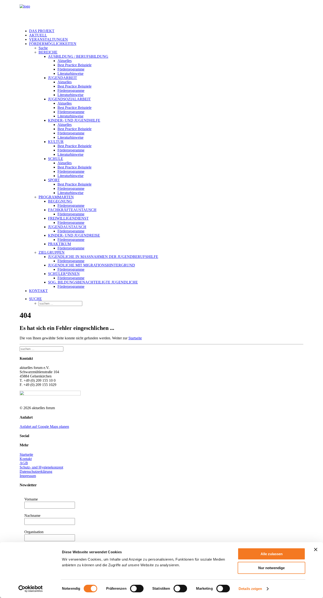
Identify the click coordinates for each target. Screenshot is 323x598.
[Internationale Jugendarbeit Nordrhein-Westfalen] (161, 12)
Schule (55, 159)
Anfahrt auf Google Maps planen (44, 427)
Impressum (28, 476)
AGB (24, 463)
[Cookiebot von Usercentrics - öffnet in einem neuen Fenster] (30, 588)
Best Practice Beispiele (74, 65)
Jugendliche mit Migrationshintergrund (91, 265)
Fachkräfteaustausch (72, 210)
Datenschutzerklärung (36, 472)
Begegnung (60, 201)
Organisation (34, 532)
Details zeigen (250, 589)
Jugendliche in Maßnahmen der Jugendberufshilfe (103, 257)
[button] (35, 299)
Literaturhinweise (70, 73)
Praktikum (59, 244)
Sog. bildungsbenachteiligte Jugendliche (93, 282)
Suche (43, 48)
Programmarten (56, 197)
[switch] (137, 588)
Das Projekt (41, 31)
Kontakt (38, 291)
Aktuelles (64, 61)
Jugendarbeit (62, 78)
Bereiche (48, 52)
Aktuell (38, 35)
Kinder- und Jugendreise (74, 235)
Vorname (31, 499)
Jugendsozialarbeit (69, 99)
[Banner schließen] (315, 549)
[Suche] (41, 349)
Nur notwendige (271, 568)
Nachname (32, 516)
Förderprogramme (70, 69)
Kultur (56, 142)
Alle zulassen (272, 554)
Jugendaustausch (67, 227)
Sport (54, 180)
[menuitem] (166, 31)
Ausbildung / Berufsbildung (78, 56)
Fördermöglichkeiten (52, 44)
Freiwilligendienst (68, 218)
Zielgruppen (52, 252)
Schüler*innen (64, 274)
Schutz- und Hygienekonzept (41, 467)
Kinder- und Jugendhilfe (74, 120)
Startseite (135, 338)
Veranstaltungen (48, 39)
